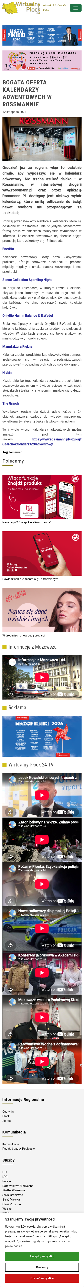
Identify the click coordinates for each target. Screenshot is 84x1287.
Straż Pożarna (11, 1204)
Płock (6, 1116)
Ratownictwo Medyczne (17, 1186)
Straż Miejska (11, 1199)
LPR (5, 1176)
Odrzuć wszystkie (42, 1278)
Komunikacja (10, 1144)
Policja (6, 1181)
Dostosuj (42, 1267)
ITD (4, 1172)
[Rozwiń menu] (76, 8)
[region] (42, 1250)
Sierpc (6, 1120)
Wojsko (7, 1208)
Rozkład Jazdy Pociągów (18, 1148)
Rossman (15, 452)
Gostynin (8, 1111)
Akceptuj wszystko (42, 1256)
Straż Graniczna (12, 1195)
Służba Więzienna (13, 1190)
